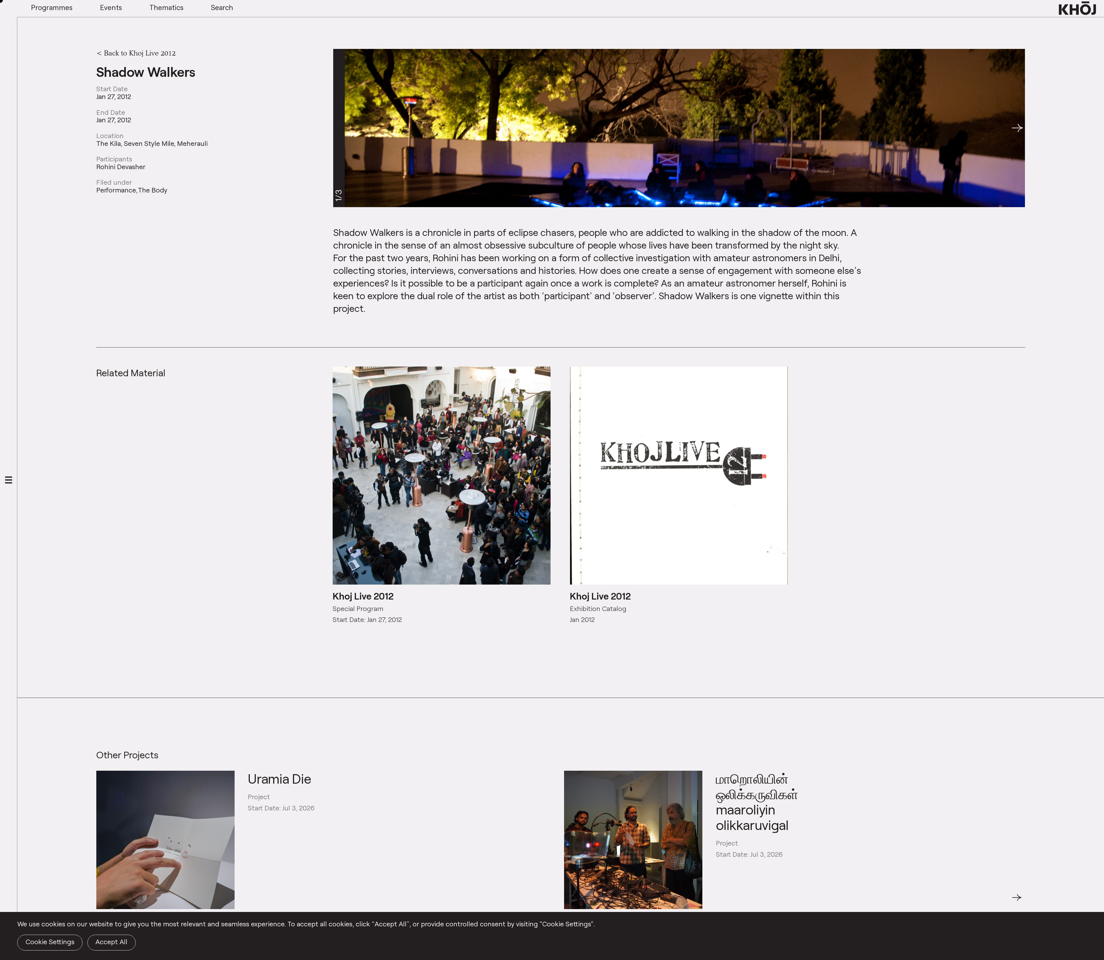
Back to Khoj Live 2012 (140, 52)
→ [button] (1017, 900)
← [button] (101, 900)
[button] (1017, 128)
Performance (116, 190)
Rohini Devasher (120, 167)
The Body (152, 190)
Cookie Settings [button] (50, 942)
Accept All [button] (111, 942)
